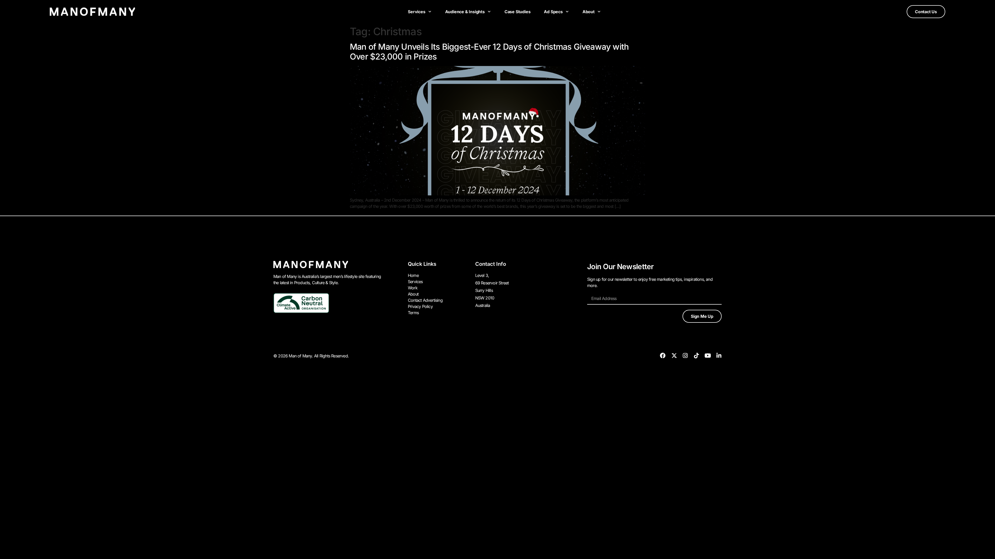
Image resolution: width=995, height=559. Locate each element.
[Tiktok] (696, 355)
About (588, 11)
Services (416, 11)
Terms (413, 312)
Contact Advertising (425, 300)
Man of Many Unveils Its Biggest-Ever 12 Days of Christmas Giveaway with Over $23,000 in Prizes (489, 52)
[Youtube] (707, 355)
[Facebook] (663, 355)
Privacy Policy (420, 306)
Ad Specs (553, 11)
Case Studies (517, 11)
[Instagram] (685, 355)
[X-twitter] (674, 355)
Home (413, 275)
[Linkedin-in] (719, 355)
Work (412, 287)
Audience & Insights (465, 11)
